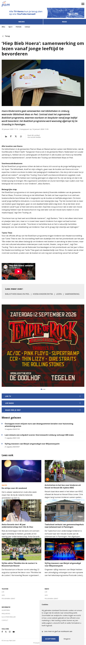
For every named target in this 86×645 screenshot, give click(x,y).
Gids (3, 595)
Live (3, 592)
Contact (5, 620)
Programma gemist (8, 599)
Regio (64, 22)
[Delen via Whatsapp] (21, 136)
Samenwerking (72, 294)
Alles (3, 27)
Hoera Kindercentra (43, 294)
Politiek (18, 27)
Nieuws (21, 22)
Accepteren (50, 639)
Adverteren (6, 610)
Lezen (59, 294)
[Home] (21, 4)
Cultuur (27, 27)
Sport (10, 27)
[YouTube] (14, 632)
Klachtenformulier (9, 617)
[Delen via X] (15, 136)
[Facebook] (2, 632)
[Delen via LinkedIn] (6, 136)
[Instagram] (10, 632)
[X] (6, 632)
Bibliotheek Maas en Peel (17, 294)
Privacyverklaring (38, 643)
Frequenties (6, 614)
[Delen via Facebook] (11, 136)
